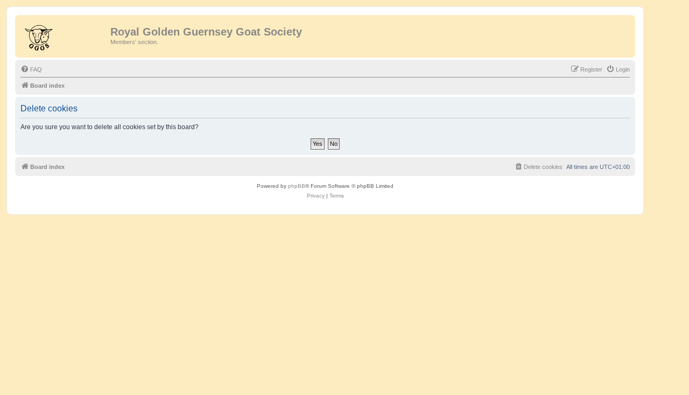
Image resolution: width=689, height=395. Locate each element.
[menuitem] (31, 69)
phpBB (296, 186)
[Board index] (64, 35)
